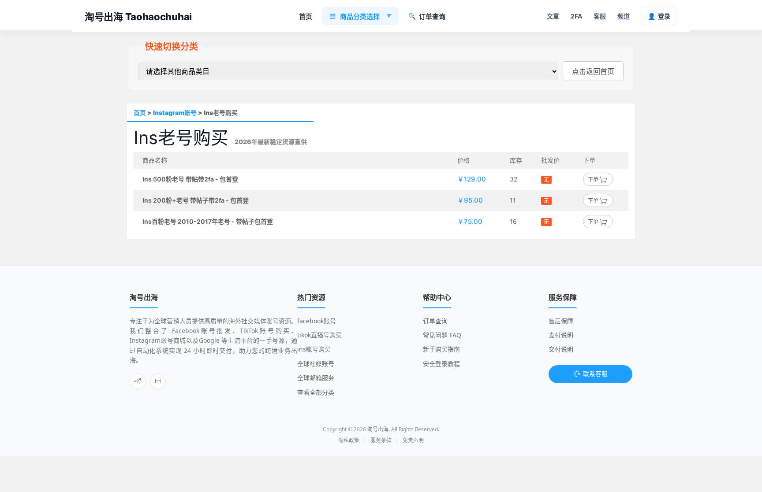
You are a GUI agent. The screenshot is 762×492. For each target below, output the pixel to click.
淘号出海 (377, 429)
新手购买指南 (441, 349)
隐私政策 (348, 440)
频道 (623, 16)
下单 (594, 179)
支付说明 (561, 335)
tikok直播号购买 (319, 335)
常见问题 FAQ (442, 335)
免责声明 (413, 440)
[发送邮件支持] (158, 381)
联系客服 (595, 374)
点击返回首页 (593, 71)
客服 (600, 16)
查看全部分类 (315, 392)
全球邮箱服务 (315, 378)
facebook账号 (316, 321)
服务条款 (381, 440)
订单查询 (426, 16)
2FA (576, 16)
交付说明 (561, 349)
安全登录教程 (441, 363)
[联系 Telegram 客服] (138, 381)
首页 (305, 16)
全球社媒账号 (315, 363)
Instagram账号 (175, 112)
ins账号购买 (314, 349)
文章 (553, 16)
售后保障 (561, 321)
